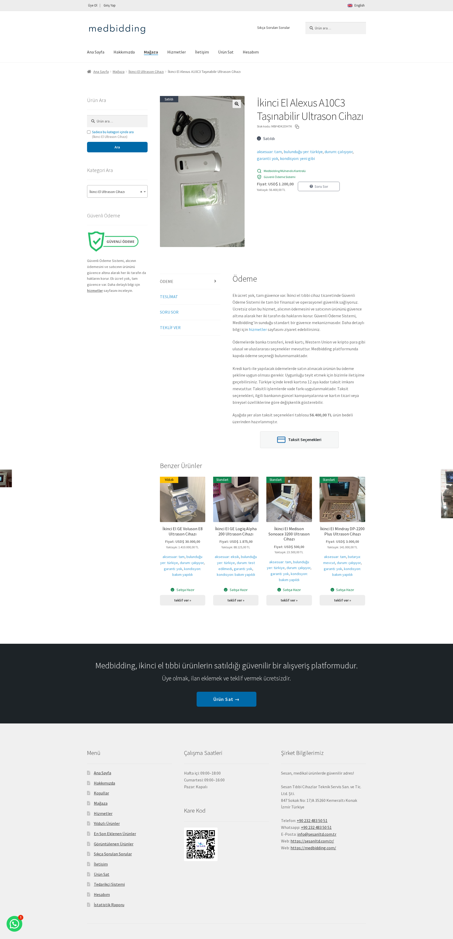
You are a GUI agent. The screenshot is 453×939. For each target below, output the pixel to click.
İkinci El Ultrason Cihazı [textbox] (115, 191)
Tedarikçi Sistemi (109, 884)
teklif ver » (182, 600)
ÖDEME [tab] (166, 281)
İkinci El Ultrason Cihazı (146, 71)
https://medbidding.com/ (313, 847)
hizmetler (258, 329)
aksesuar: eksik (227, 556)
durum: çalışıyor (339, 151)
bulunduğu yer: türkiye (303, 151)
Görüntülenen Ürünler (113, 843)
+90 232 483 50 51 (316, 827)
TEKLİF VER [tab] (170, 327)
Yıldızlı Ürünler (107, 823)
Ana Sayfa (95, 52)
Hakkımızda (124, 52)
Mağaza (151, 52)
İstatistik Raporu (109, 904)
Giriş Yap (110, 5)
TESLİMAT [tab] (169, 296)
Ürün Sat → (226, 699)
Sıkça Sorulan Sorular (273, 27)
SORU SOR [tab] (169, 312)
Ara (117, 147)
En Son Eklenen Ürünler (115, 833)
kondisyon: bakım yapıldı (236, 574)
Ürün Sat (226, 52)
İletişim (202, 52)
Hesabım (251, 52)
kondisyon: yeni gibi (297, 158)
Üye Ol (92, 5)
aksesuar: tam (269, 151)
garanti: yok (267, 158)
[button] (237, 104)
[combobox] (117, 191)
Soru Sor (321, 186)
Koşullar (101, 793)
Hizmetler (176, 52)
